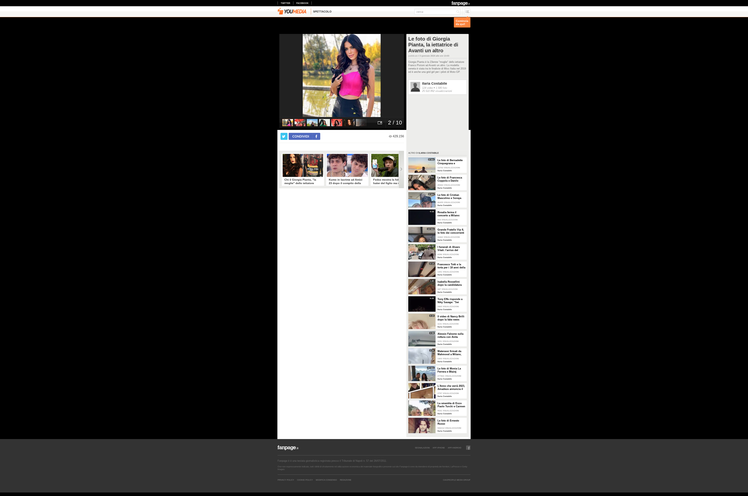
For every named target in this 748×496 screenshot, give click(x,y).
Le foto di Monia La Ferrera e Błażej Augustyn (449, 370)
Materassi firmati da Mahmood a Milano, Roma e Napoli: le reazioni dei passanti (450, 353)
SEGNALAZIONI (422, 448)
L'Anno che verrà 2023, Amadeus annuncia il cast (451, 387)
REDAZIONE (345, 480)
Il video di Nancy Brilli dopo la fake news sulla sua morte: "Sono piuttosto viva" (451, 318)
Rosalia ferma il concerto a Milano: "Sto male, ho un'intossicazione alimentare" (449, 214)
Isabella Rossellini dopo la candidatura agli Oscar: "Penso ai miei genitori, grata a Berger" (450, 283)
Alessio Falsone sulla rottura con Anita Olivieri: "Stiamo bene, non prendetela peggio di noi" (451, 335)
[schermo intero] (380, 122)
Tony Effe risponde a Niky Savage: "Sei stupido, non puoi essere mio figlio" (450, 301)
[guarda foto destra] (354, 75)
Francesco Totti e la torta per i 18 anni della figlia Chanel (451, 266)
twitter (285, 3)
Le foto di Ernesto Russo (448, 422)
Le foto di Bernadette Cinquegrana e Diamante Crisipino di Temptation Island (451, 162)
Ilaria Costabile (434, 83)
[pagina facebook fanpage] (468, 447)
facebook (302, 3)
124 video (427, 87)
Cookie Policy (305, 480)
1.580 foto (441, 87)
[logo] (461, 3)
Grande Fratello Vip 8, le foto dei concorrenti (451, 231)
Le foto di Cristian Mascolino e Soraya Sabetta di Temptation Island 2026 (451, 196)
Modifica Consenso (326, 480)
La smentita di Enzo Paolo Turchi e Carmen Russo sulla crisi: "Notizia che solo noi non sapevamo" (451, 405)
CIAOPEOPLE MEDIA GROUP (456, 480)
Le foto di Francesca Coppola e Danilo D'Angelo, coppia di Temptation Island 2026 (451, 179)
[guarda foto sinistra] (291, 75)
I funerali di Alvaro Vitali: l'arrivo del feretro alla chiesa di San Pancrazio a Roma (451, 249)
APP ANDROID (454, 448)
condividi (300, 136)
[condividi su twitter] (284, 136)
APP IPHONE (439, 448)
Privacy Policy (286, 480)
